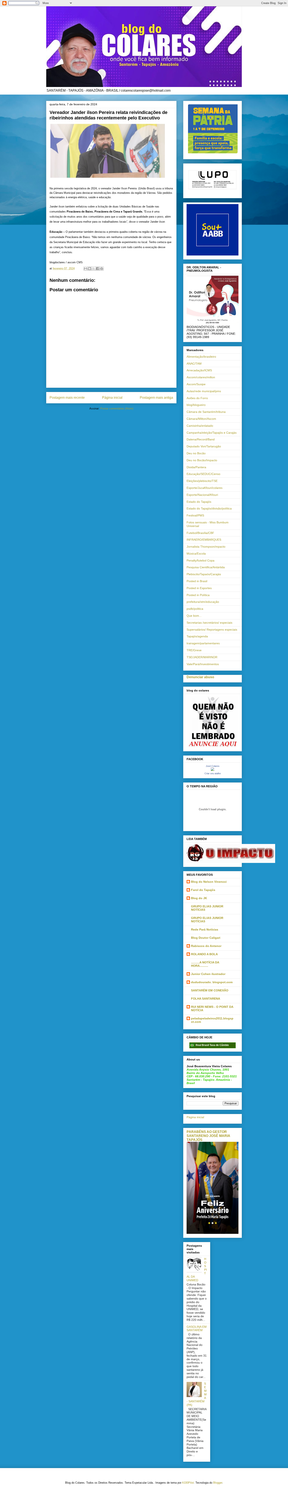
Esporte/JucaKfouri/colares (204, 487)
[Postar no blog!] (89, 268)
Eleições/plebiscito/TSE (202, 481)
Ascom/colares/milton (201, 377)
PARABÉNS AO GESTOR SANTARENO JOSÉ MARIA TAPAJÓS (208, 1136)
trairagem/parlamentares (203, 643)
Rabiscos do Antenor (206, 946)
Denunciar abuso (200, 677)
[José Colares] (212, 770)
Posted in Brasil (197, 581)
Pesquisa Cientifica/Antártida (206, 567)
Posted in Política (198, 595)
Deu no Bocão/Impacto (202, 460)
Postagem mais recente (67, 397)
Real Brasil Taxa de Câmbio (212, 1045)
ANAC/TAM (194, 363)
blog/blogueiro (196, 405)
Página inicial (112, 397)
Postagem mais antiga (156, 397)
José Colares (212, 766)
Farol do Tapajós (203, 890)
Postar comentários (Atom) (116, 408)
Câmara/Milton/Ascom (201, 418)
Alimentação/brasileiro (201, 356)
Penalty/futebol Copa (200, 560)
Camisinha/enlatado (200, 425)
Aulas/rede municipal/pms (204, 391)
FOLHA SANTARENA (205, 998)
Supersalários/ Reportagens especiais (212, 629)
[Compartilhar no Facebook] (98, 268)
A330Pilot (188, 1482)
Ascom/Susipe (196, 384)
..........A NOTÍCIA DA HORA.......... (205, 964)
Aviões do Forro (197, 398)
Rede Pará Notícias (204, 929)
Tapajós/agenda (197, 636)
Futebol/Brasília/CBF (200, 533)
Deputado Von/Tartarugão (204, 446)
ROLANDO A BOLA (204, 954)
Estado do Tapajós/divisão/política (209, 508)
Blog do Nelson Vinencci (209, 881)
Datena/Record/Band (201, 439)
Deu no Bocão (196, 453)
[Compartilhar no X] (94, 268)
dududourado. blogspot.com (212, 982)
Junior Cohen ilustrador (208, 974)
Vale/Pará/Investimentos (203, 664)
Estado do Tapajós (199, 501)
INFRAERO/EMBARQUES (204, 539)
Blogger (217, 1482)
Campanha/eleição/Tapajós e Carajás (212, 432)
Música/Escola (196, 553)
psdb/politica (195, 608)
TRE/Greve (194, 650)
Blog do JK (199, 898)
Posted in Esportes (199, 588)
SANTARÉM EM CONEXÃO (209, 990)
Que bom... (194, 615)
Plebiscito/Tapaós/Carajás (204, 574)
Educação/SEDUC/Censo (203, 474)
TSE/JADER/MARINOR (202, 657)
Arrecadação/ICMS (199, 370)
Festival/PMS (195, 515)
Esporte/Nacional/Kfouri (202, 494)
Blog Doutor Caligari (205, 937)
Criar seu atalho (213, 773)
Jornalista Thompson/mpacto (206, 546)
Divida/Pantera (196, 467)
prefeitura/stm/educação (203, 601)
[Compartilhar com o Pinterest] (102, 268)
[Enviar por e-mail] (85, 268)
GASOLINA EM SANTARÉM (197, 1328)
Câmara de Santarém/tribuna (206, 411)
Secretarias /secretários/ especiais (209, 622)
